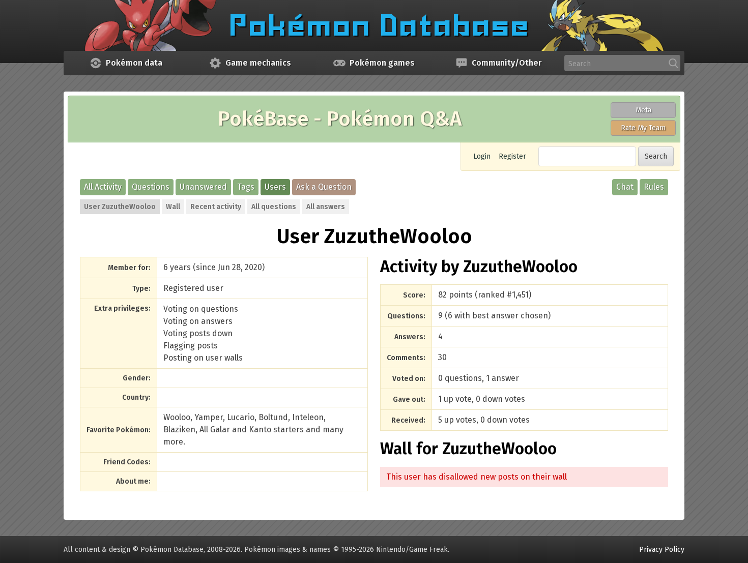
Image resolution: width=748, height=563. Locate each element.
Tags (245, 187)
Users (275, 187)
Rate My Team (643, 128)
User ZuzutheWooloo (120, 206)
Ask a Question (324, 187)
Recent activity (215, 206)
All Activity (103, 187)
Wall (173, 206)
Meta (643, 110)
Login (482, 156)
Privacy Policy (661, 549)
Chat (625, 187)
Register (512, 156)
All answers (325, 206)
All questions (273, 206)
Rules (654, 187)
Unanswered (203, 187)
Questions (150, 187)
